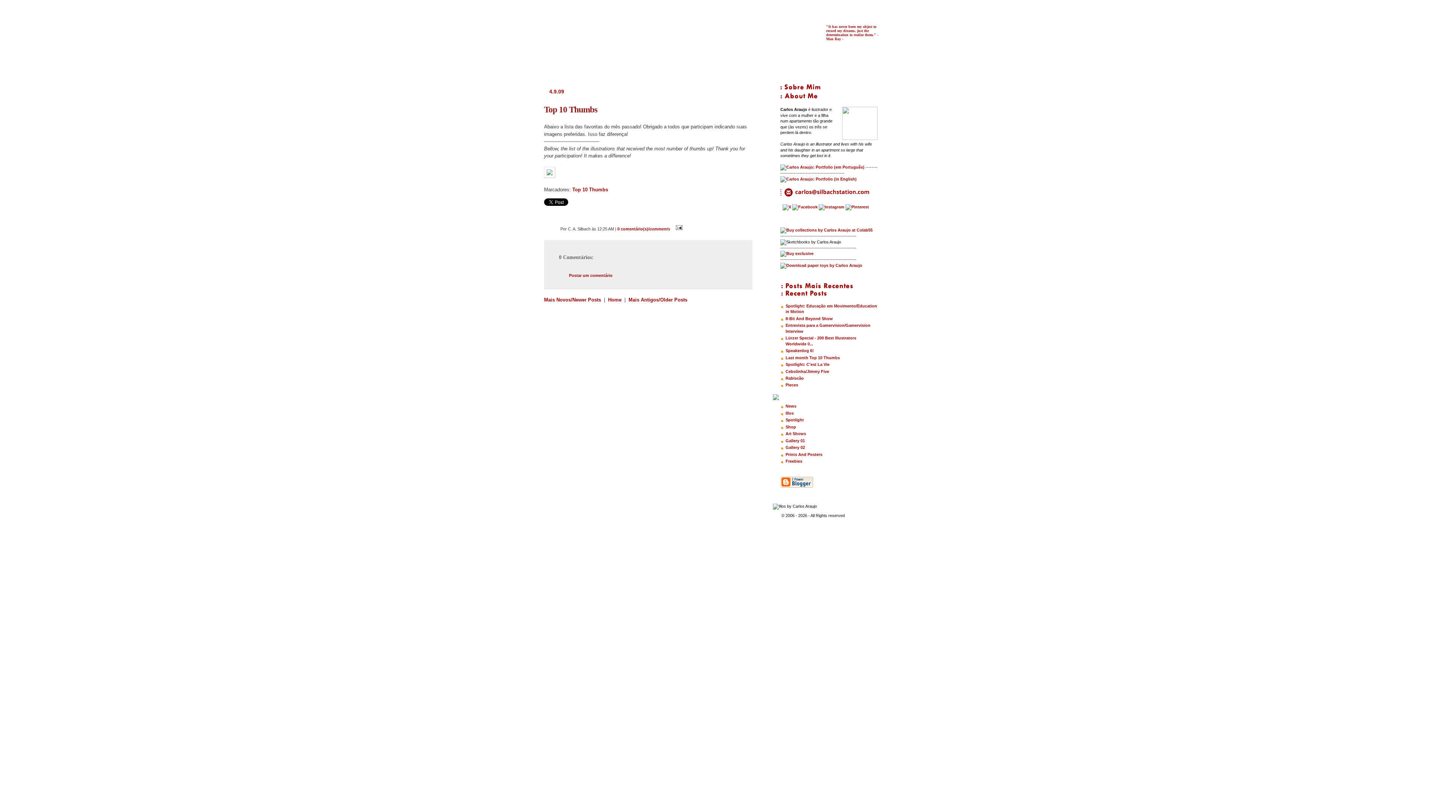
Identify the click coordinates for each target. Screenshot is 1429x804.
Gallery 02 (795, 447)
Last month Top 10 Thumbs (813, 357)
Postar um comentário (591, 275)
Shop (791, 427)
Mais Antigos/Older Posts (658, 300)
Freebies (794, 461)
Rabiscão (795, 378)
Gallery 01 (795, 440)
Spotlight (795, 420)
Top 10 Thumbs (590, 189)
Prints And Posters (804, 454)
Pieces (792, 385)
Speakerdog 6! (800, 350)
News (791, 406)
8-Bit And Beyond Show (809, 318)
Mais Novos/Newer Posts (573, 300)
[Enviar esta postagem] (678, 229)
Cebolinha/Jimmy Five (807, 371)
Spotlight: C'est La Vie (807, 364)
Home (614, 300)
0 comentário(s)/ (643, 229)
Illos (790, 413)
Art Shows (796, 433)
